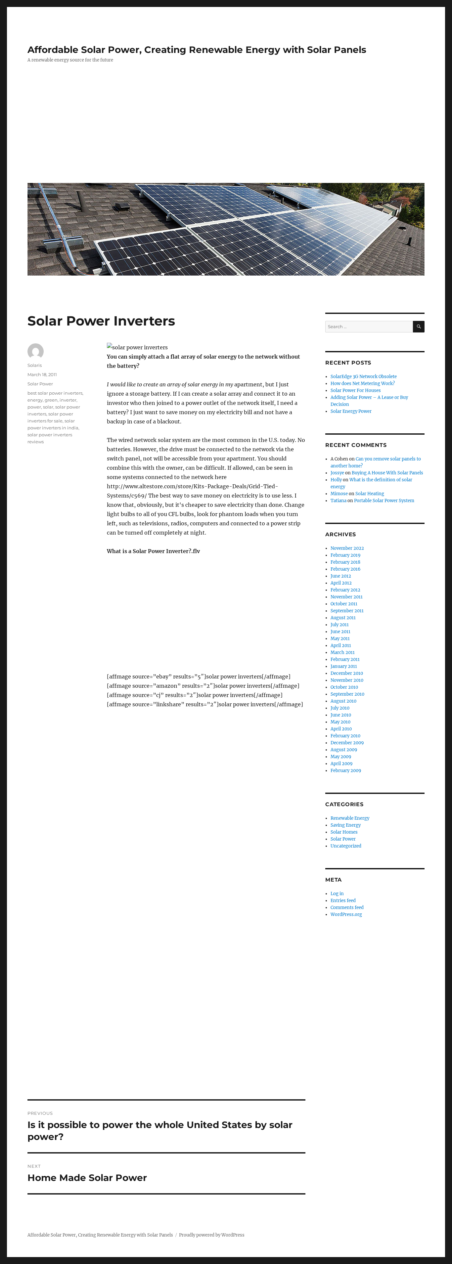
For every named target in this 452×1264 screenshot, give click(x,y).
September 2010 (347, 694)
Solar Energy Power (351, 411)
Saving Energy (346, 825)
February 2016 (346, 569)
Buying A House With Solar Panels (387, 473)
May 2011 (340, 638)
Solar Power (40, 383)
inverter (68, 400)
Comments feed (347, 907)
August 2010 (343, 701)
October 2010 (344, 687)
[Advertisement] (227, 128)
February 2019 (346, 555)
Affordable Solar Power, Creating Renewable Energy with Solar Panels (196, 49)
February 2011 (345, 659)
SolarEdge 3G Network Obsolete (364, 376)
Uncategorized (346, 846)
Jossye (337, 473)
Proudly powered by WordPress (212, 1235)
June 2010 (341, 715)
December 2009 (347, 743)
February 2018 (345, 562)
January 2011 (344, 666)
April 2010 (341, 729)
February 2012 (345, 590)
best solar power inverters (54, 393)
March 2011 (343, 652)
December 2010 (347, 673)
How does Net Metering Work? (363, 383)
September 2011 (347, 611)
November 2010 (347, 680)
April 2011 (341, 645)
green (51, 400)
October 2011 (344, 604)
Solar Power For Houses (356, 390)
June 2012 (341, 576)
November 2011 (347, 597)
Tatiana (338, 500)
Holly (336, 480)
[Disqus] (166, 828)
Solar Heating (369, 494)
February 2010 (345, 736)
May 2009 (341, 757)
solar (48, 407)
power (34, 407)
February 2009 (346, 770)
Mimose (339, 494)
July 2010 (340, 708)
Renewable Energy (350, 818)
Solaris (34, 365)
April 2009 (342, 763)
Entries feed (343, 900)
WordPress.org (346, 914)
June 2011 (340, 631)
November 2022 (347, 548)
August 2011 (343, 618)
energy (35, 400)
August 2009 (344, 750)
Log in (337, 893)
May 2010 (340, 722)
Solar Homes (344, 832)
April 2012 (341, 583)
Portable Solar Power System (384, 500)
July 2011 (340, 625)
